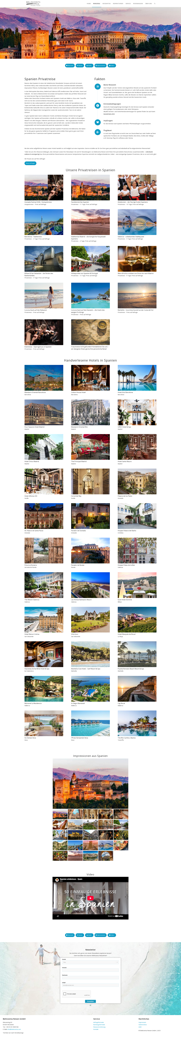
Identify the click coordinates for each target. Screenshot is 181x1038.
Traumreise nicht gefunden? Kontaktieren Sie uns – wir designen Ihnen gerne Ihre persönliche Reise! (90, 348)
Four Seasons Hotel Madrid (34, 427)
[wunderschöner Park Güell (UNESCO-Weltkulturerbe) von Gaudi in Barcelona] (75, 845)
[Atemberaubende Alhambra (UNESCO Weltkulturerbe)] (90, 783)
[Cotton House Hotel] (90, 378)
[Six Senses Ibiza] (44, 723)
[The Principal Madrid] (90, 447)
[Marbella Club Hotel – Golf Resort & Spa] (90, 654)
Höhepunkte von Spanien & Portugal (84, 273)
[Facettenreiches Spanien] (90, 187)
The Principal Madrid (79, 461)
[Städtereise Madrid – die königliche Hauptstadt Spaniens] (90, 222)
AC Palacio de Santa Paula (34, 530)
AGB (140, 1027)
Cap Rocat (121, 703)
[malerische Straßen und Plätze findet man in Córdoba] (120, 824)
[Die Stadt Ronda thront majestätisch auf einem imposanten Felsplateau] (60, 845)
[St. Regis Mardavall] (90, 689)
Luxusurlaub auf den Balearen (36, 310)
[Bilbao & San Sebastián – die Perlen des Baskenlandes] (44, 259)
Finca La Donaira (31, 565)
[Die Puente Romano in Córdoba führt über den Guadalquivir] (75, 835)
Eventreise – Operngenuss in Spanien (38, 347)
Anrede (64, 959)
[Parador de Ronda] (90, 550)
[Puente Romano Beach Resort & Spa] (137, 654)
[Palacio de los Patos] (137, 481)
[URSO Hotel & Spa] (137, 412)
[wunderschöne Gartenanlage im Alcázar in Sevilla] (90, 824)
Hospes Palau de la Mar (126, 565)
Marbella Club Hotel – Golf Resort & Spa (85, 669)
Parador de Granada (78, 530)
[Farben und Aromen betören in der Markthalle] (60, 856)
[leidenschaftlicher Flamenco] (105, 835)
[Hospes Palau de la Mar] (137, 550)
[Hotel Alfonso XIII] (44, 481)
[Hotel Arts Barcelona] (137, 378)
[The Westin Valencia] (44, 585)
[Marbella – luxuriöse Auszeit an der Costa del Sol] (137, 295)
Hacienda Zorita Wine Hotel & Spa (37, 669)
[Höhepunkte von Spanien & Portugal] (90, 259)
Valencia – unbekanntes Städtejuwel (131, 237)
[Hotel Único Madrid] (44, 447)
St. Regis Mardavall (78, 703)
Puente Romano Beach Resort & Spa (131, 669)
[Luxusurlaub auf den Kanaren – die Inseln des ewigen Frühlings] (90, 295)
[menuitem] (89, 3)
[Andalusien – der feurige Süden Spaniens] (137, 187)
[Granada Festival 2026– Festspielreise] (44, 187)
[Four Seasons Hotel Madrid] (44, 412)
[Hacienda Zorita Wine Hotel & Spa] (44, 654)
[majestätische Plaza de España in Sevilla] (75, 824)
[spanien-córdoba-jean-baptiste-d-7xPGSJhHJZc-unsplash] (60, 835)
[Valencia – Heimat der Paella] (120, 845)
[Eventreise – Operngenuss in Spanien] (44, 332)
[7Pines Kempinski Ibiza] (90, 723)
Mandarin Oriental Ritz (79, 427)
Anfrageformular (98, 1022)
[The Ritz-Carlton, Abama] (137, 723)
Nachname (64, 975)
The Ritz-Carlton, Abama (126, 738)
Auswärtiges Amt (109, 114)
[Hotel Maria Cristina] (44, 620)
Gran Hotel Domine (125, 600)
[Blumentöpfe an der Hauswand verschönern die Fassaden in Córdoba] (90, 835)
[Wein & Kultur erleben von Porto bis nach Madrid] (137, 259)
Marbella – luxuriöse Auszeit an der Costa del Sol (135, 310)
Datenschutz (143, 1025)
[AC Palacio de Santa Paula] (44, 516)
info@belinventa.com (14, 1029)
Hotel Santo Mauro (125, 461)
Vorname (64, 967)
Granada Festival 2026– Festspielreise (38, 202)
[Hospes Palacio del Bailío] (137, 516)
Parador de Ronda (77, 565)
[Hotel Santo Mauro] (137, 447)
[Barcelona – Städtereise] (44, 222)
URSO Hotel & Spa (124, 427)
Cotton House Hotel (78, 392)
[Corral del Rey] (90, 481)
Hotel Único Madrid (32, 461)
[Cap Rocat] (137, 689)
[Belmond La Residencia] (44, 689)
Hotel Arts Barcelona (125, 392)
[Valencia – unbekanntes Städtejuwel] (137, 222)
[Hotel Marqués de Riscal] (137, 620)
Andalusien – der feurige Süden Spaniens (133, 202)
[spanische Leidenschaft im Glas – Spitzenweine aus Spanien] (120, 814)
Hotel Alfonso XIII (31, 496)
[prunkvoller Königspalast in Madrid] (75, 856)
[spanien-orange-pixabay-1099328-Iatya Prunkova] (120, 835)
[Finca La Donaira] (44, 550)
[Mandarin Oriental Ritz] (90, 412)
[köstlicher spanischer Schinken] (60, 824)
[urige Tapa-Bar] (105, 814)
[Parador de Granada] (90, 516)
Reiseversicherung (99, 1027)
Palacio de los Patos (125, 496)
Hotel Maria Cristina (32, 634)
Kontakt (95, 1029)
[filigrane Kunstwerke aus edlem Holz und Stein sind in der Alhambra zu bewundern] (90, 814)
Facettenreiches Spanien (80, 202)
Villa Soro (74, 634)
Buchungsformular (99, 1025)
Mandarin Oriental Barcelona (35, 392)
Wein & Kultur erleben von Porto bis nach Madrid (135, 273)
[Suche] (154, 3)
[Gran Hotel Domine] (137, 585)
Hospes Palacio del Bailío (127, 530)
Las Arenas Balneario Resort (81, 600)
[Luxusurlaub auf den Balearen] (44, 295)
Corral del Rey (76, 496)
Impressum (142, 1022)
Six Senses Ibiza (30, 738)
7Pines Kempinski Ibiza (79, 738)
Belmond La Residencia (33, 703)
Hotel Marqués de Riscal (126, 634)
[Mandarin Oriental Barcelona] (44, 378)
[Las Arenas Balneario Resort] (90, 585)
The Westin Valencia (32, 600)
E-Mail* (64, 982)
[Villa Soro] (90, 620)
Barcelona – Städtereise (33, 237)
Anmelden (90, 1001)
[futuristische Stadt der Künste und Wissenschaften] (105, 845)
